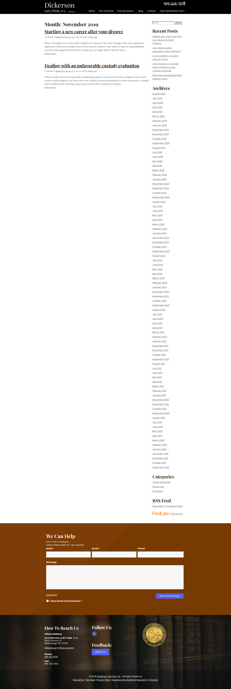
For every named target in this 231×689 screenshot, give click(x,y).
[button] (228, 671)
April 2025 (157, 165)
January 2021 (159, 395)
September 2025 (161, 143)
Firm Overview (106, 11)
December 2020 (160, 399)
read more (50, 53)
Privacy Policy (103, 680)
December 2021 (160, 345)
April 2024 (157, 219)
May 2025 (157, 161)
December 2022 (160, 291)
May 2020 (157, 431)
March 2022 (158, 332)
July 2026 (157, 98)
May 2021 (157, 377)
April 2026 (157, 111)
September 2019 (160, 467)
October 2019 (159, 462)
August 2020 (158, 417)
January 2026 (159, 125)
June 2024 (157, 210)
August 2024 (159, 201)
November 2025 (160, 134)
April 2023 (157, 273)
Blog (141, 11)
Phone (141, 548)
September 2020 (161, 413)
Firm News (157, 491)
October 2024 (159, 192)
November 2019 (160, 458)
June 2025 (157, 156)
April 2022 (157, 327)
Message (51, 562)
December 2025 (160, 129)
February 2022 (159, 336)
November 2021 (160, 350)
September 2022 (161, 305)
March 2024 (158, 224)
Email (96, 548)
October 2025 (159, 138)
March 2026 (158, 116)
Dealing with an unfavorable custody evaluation (92, 65)
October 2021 (159, 354)
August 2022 (158, 309)
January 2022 (159, 341)
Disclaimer (51, 595)
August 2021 (158, 363)
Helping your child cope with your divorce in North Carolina (167, 40)
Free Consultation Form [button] (172, 11)
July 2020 (157, 422)
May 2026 (157, 107)
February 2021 (159, 390)
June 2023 (157, 264)
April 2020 (157, 435)
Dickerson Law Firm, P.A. (65, 37)
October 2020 (159, 408)
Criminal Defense (161, 482)
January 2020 (159, 449)
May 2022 (157, 323)
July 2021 (156, 368)
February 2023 (159, 282)
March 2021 (158, 386)
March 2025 (158, 170)
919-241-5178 (174, 2)
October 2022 (159, 300)
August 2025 (158, 147)
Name (49, 548)
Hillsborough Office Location (59, 648)
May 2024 (157, 215)
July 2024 (157, 206)
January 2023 (159, 287)
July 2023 (157, 260)
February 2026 (159, 120)
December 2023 (160, 237)
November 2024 (160, 188)
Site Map (90, 680)
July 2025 (157, 152)
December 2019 (160, 453)
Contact (151, 11)
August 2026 (158, 93)
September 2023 (161, 251)
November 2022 (160, 296)
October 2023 (159, 246)
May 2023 (157, 269)
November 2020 (160, 404)
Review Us (100, 652)
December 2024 (160, 183)
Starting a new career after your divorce (84, 31)
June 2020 (157, 426)
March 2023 (158, 278)
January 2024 (159, 233)
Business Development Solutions (129, 680)
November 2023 (160, 242)
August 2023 (158, 255)
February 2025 (159, 174)
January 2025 (159, 179)
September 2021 (160, 359)
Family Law (92, 37)
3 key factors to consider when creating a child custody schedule (165, 67)
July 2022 (157, 314)
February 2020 (159, 444)
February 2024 (159, 228)
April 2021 (157, 381)
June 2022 (157, 318)
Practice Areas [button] (125, 11)
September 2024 (161, 197)
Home (92, 11)
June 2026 (157, 102)
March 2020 (158, 440)
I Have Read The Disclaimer (66, 601)
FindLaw (154, 680)
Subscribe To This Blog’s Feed (167, 506)
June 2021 (157, 372)
